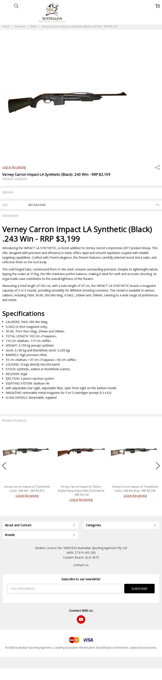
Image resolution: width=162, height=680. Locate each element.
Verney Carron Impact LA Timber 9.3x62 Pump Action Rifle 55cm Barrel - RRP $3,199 (81, 491)
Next (158, 465)
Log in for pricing (14, 167)
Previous (4, 465)
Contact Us (81, 565)
